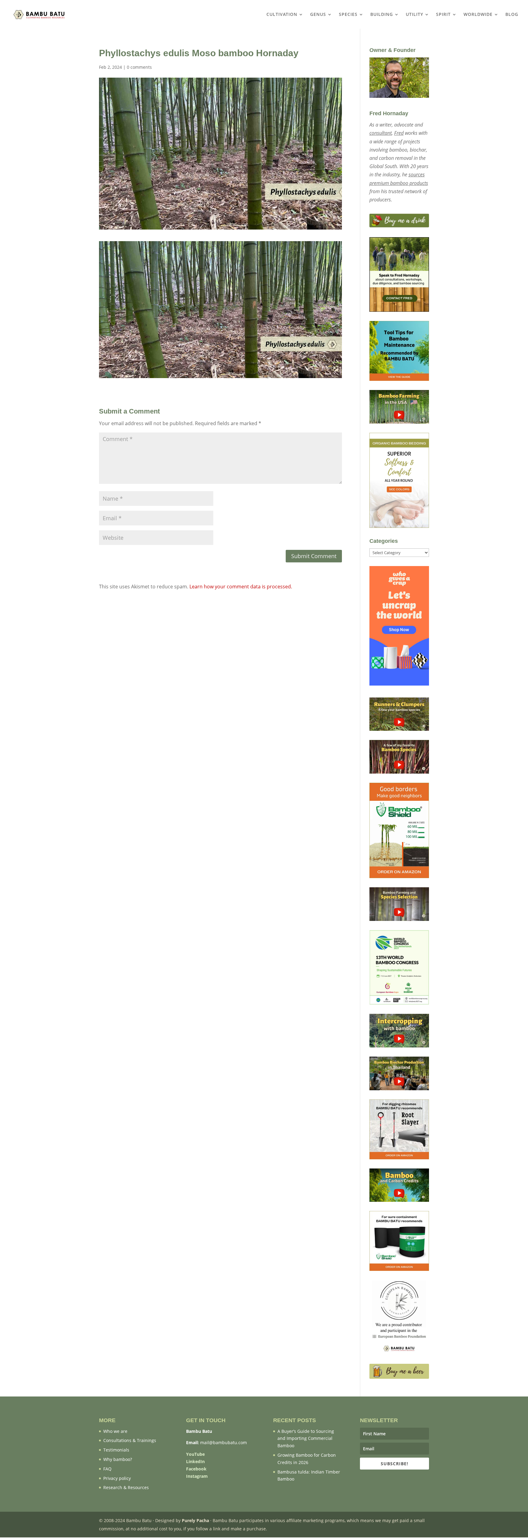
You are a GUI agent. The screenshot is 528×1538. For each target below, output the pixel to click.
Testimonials (116, 1450)
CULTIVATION (281, 14)
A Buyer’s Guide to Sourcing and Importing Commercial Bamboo (305, 1438)
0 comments (139, 67)
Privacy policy (117, 1478)
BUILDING (381, 14)
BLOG (511, 14)
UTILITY (414, 14)
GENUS (318, 14)
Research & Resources (126, 1487)
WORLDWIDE (478, 14)
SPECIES (348, 14)
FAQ (107, 1469)
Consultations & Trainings (129, 1440)
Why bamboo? (117, 1459)
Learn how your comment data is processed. (240, 586)
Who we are (115, 1431)
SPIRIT (443, 14)
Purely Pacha (195, 1520)
